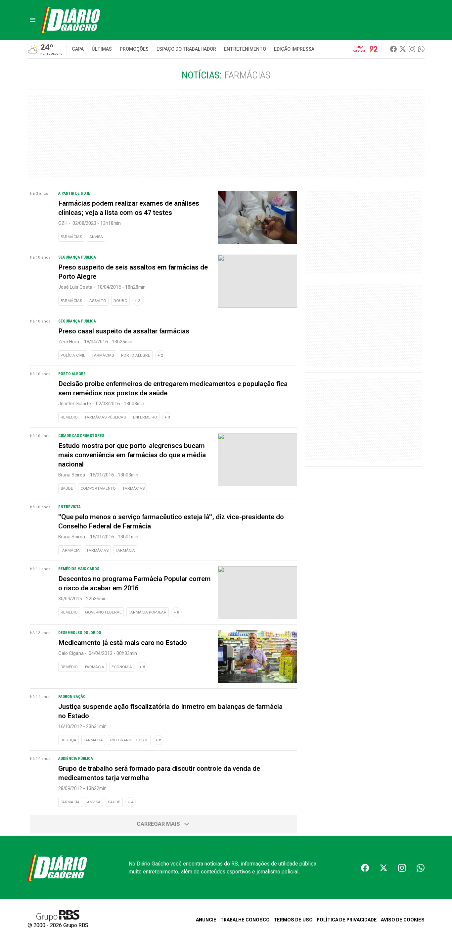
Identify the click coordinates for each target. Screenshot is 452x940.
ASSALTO (97, 300)
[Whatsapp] (421, 49)
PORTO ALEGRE (135, 355)
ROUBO (120, 300)
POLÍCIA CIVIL (73, 355)
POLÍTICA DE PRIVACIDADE (347, 919)
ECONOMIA (122, 667)
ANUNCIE (206, 919)
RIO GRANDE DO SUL (129, 740)
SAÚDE (67, 488)
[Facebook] (393, 49)
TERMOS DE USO (293, 919)
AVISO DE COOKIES (403, 919)
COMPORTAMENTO (98, 488)
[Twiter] (402, 49)
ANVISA (96, 236)
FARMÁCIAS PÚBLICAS (105, 417)
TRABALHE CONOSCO (245, 919)
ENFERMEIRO (145, 417)
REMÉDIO (69, 417)
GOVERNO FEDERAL (103, 612)
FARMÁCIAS (71, 236)
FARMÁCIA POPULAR (147, 612)
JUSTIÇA (68, 740)
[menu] (33, 20)
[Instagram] (412, 49)
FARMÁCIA (70, 550)
